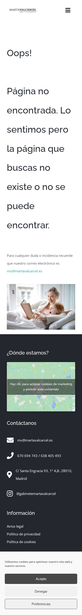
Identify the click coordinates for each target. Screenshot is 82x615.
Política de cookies (21, 541)
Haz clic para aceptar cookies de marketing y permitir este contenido (41, 386)
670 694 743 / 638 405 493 (39, 455)
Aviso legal (15, 526)
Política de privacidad (23, 534)
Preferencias (41, 604)
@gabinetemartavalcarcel (36, 493)
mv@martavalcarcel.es (24, 271)
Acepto (41, 579)
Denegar (41, 591)
